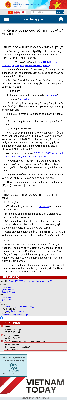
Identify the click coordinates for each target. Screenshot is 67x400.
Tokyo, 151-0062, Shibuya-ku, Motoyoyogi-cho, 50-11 (31, 281)
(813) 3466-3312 (9, 300)
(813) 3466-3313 (9, 289)
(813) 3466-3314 (9, 292)
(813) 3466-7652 (9, 297)
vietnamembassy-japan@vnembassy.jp (18, 306)
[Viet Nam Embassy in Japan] (1, 319)
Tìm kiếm (60, 12)
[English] (17, 12)
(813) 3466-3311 (9, 287)
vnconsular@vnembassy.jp (12, 311)
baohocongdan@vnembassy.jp (14, 315)
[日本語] (23, 12)
